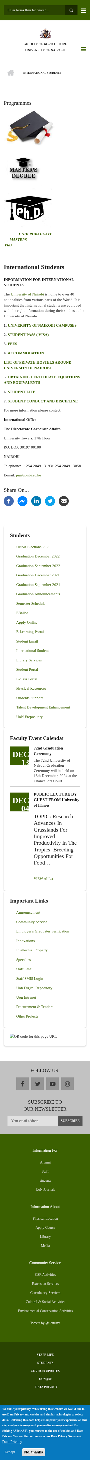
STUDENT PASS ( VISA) (28, 335)
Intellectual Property (32, 950)
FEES (12, 344)
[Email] (64, 501)
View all (42, 879)
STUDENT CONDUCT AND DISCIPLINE (43, 401)
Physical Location (45, 1218)
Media (45, 1246)
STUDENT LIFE (21, 392)
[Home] (45, 32)
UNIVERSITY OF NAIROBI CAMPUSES (42, 325)
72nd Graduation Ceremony (48, 751)
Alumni (45, 1162)
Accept (9, 1452)
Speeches (23, 960)
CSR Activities (45, 1275)
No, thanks (33, 1452)
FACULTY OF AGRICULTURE (45, 44)
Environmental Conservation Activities (45, 1311)
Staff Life (45, 1354)
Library (45, 1237)
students (45, 1180)
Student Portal (27, 669)
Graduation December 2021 (38, 575)
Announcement (28, 912)
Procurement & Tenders (34, 1007)
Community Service (31, 922)
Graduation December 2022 (38, 556)
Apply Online (27, 622)
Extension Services (45, 1284)
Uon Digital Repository (34, 988)
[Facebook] (9, 501)
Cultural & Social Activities (45, 1302)
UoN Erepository (29, 717)
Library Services (29, 660)
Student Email (27, 641)
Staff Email (25, 969)
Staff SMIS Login (29, 979)
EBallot (22, 613)
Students (45, 1362)
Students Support (29, 698)
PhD (8, 245)
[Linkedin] (36, 501)
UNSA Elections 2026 (33, 547)
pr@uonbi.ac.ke (28, 475)
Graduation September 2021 (38, 585)
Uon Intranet (26, 997)
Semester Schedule (31, 604)
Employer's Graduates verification (42, 931)
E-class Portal (26, 679)
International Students (33, 651)
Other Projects (27, 1016)
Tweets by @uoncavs (45, 1323)
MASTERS (18, 240)
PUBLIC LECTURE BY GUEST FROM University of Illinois (56, 799)
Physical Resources (31, 688)
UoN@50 (45, 1378)
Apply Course (45, 1227)
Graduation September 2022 (38, 566)
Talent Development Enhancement (43, 707)
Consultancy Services (45, 1293)
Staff (45, 1171)
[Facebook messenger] (23, 501)
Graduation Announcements (38, 594)
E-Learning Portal (30, 632)
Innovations (25, 941)
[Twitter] (50, 501)
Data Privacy (46, 1387)
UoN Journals (45, 1189)
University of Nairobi (27, 294)
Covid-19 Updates (45, 1370)
